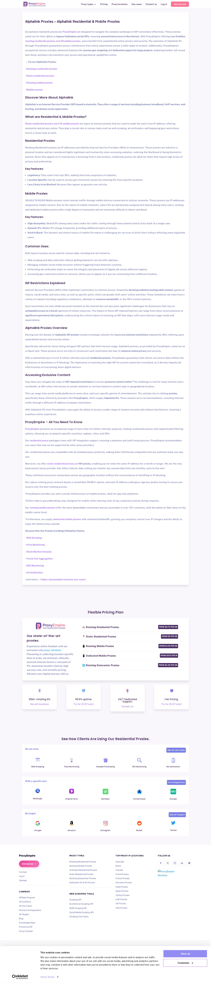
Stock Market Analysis (39, 551)
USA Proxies (121, 908)
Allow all (185, 953)
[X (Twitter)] (168, 863)
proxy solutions (52, 650)
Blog (21, 918)
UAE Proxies (121, 899)
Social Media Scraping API (81, 912)
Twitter (173, 830)
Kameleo (105, 799)
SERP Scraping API (78, 908)
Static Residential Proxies (81, 874)
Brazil (118, 866)
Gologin (173, 799)
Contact (23, 872)
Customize (183, 962)
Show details (47, 977)
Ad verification (173, 766)
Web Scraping (34, 537)
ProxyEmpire (69, 31)
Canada (119, 870)
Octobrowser (139, 799)
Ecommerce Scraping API (81, 904)
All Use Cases (25, 906)
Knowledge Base (27, 922)
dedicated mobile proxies (67, 519)
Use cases (136, 4)
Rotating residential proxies (41, 68)
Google (37, 830)
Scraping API (75, 899)
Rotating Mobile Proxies (80, 866)
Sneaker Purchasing (105, 766)
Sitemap (23, 880)
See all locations (39, 704)
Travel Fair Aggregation (39, 558)
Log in (164, 4)
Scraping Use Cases (79, 916)
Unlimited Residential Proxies (83, 870)
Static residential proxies (40, 75)
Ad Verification (34, 572)
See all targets (177, 814)
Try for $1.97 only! (84, 704)
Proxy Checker (26, 931)
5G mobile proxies (70, 41)
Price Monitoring (35, 544)
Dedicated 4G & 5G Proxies (82, 882)
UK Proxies (121, 903)
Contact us (151, 4)
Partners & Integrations (30, 910)
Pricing (104, 4)
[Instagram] (175, 863)
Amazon (72, 830)
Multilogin (37, 798)
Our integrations (176, 782)
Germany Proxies (124, 882)
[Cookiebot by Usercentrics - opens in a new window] (20, 977)
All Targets (24, 914)
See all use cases (176, 750)
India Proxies (122, 887)
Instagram (105, 830)
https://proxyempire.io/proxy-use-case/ (63, 579)
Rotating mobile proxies (39, 82)
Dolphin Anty (71, 799)
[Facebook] (160, 863)
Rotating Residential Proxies (82, 861)
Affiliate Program (27, 897)
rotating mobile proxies (42, 507)
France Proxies (123, 878)
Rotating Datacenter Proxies (82, 878)
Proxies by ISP (25, 927)
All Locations (25, 901)
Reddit (139, 830)
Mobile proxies (34, 89)
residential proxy (39, 440)
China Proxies (122, 874)
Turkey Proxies (123, 895)
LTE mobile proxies (68, 123)
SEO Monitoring (35, 565)
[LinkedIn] (182, 863)
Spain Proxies (122, 891)
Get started (180, 4)
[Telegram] (189, 863)
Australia (120, 861)
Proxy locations (119, 4)
